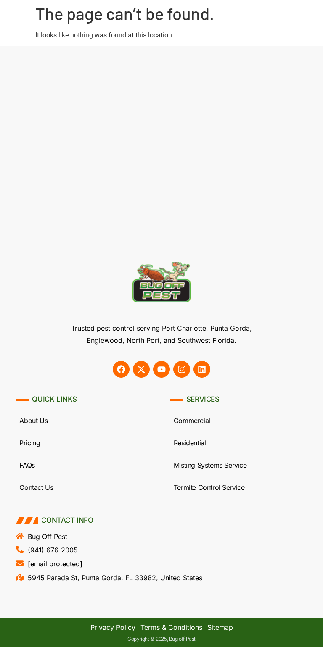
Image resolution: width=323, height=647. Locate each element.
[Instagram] (181, 369)
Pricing (29, 443)
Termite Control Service (209, 487)
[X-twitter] (141, 369)
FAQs (26, 465)
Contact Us (36, 487)
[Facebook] (121, 369)
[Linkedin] (201, 369)
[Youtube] (161, 369)
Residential (190, 443)
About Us (33, 420)
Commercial (192, 420)
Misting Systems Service (210, 465)
